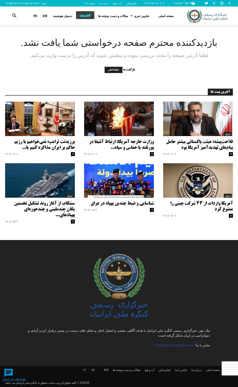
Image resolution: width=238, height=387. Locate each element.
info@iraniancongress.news (22, 3)
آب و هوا (117, 3)
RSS (106, 370)
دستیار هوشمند (62, 16)
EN (45, 16)
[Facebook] (229, 3)
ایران (69, 134)
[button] (14, 16)
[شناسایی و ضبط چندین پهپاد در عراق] (119, 180)
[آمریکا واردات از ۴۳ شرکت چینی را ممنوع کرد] (198, 180)
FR (35, 16)
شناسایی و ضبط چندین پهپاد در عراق (122, 203)
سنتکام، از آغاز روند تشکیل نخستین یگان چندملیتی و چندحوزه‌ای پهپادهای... (44, 209)
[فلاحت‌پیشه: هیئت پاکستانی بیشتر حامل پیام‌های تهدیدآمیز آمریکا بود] (198, 119)
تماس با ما (89, 3)
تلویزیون (85, 15)
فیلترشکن (131, 3)
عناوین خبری (142, 16)
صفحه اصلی (166, 16)
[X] (214, 3)
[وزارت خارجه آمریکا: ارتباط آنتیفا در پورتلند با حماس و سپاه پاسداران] (119, 119)
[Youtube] (206, 3)
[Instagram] (221, 3)
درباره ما (103, 3)
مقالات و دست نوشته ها (113, 16)
